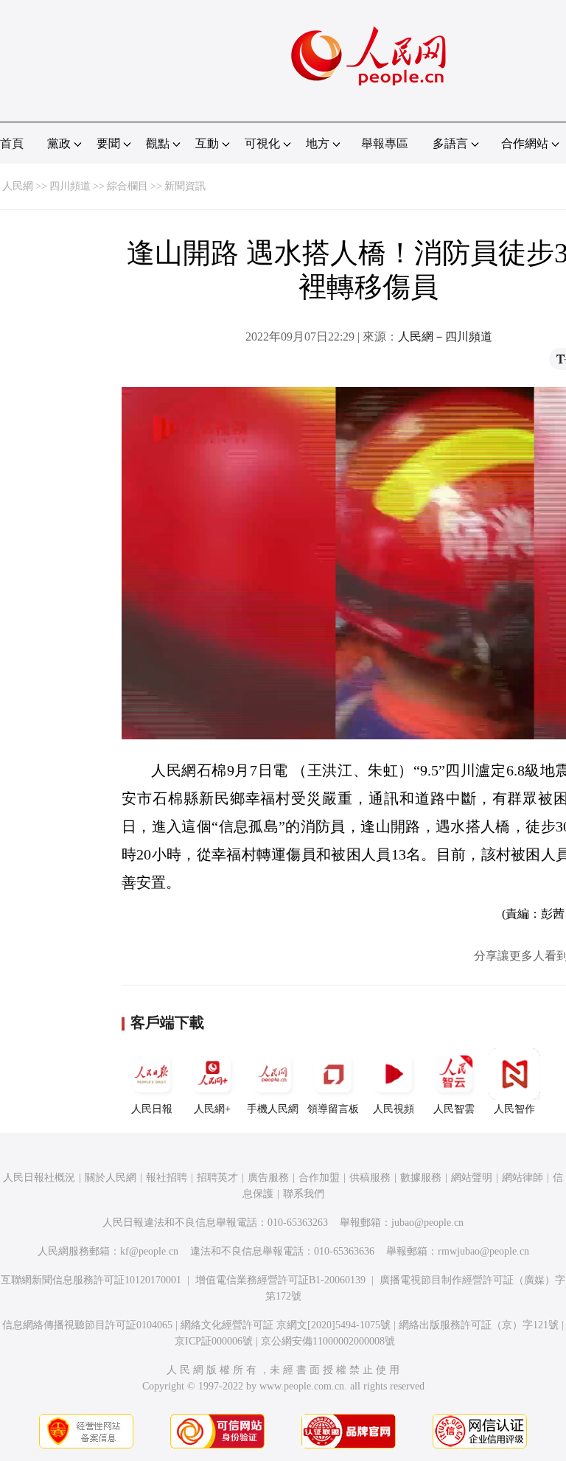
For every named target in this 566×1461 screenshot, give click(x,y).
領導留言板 (333, 1109)
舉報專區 (384, 143)
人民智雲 (454, 1109)
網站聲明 (471, 1177)
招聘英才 (217, 1177)
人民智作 (514, 1109)
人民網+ (212, 1109)
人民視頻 (393, 1109)
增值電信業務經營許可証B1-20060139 (280, 1280)
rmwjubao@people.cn (483, 1251)
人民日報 (151, 1109)
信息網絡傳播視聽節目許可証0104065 (87, 1325)
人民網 (17, 186)
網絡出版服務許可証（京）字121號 (479, 1325)
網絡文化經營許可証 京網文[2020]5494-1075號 (286, 1325)
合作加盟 (319, 1177)
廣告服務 (268, 1177)
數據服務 (420, 1177)
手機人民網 (272, 1109)
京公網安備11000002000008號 (328, 1341)
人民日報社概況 (39, 1177)
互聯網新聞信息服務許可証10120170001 (91, 1280)
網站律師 (522, 1177)
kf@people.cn (149, 1251)
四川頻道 (70, 186)
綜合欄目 (127, 186)
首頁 (12, 143)
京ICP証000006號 (214, 1341)
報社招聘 (166, 1177)
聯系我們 (303, 1193)
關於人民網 (110, 1177)
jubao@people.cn (427, 1222)
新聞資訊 (185, 186)
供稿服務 (370, 1177)
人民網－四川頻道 (445, 336)
